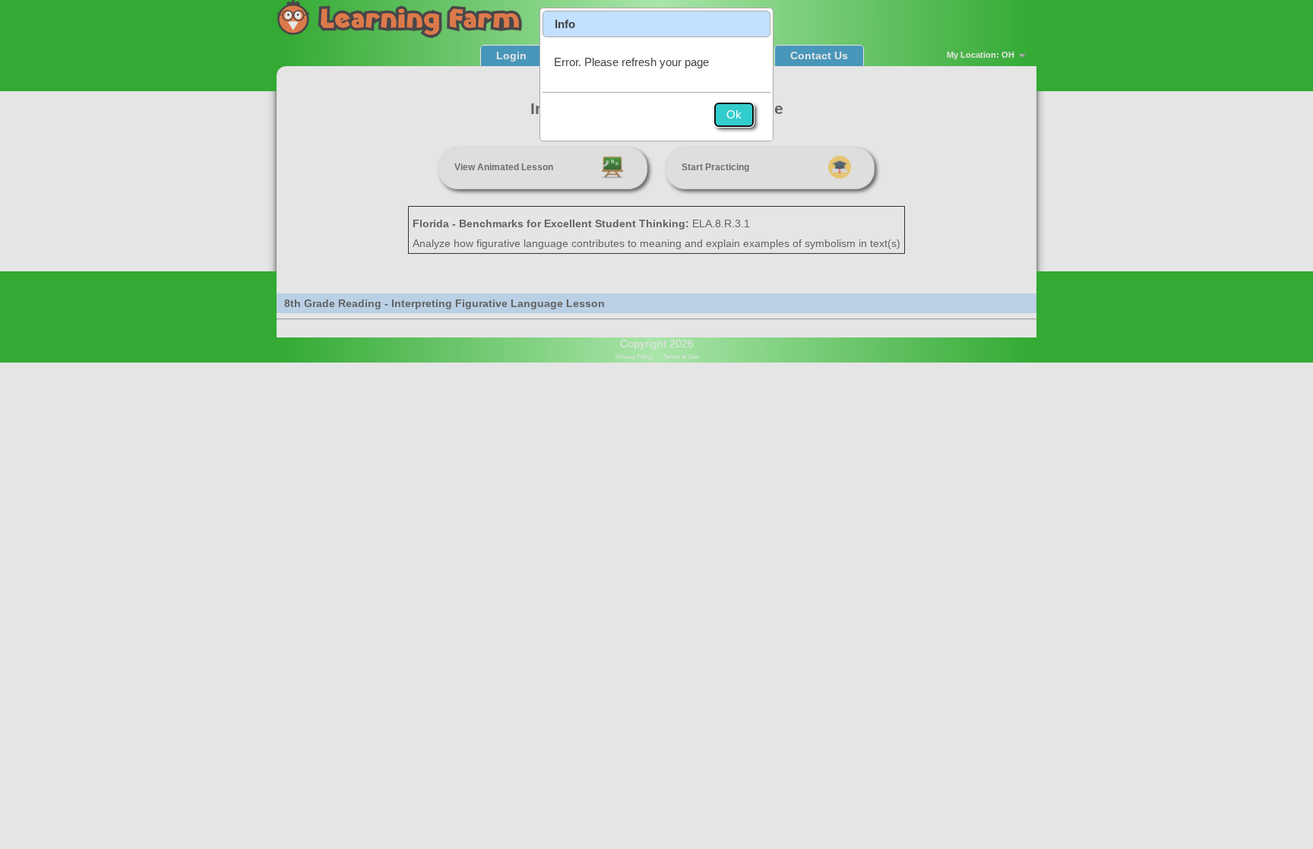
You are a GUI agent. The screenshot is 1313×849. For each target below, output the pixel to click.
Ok (734, 114)
